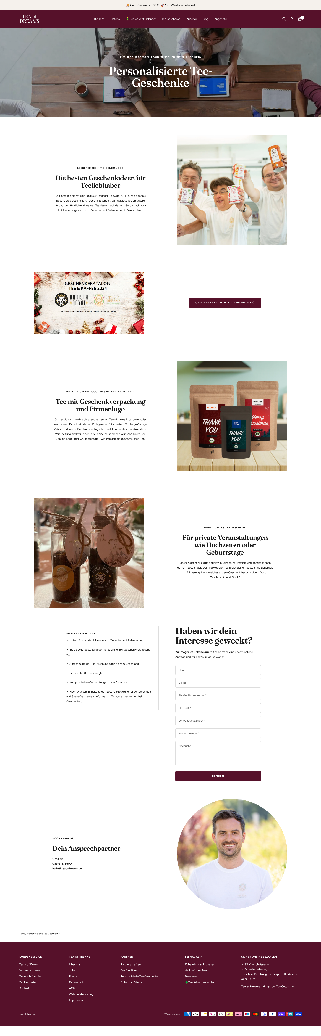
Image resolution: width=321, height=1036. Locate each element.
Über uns (74, 964)
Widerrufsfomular (30, 976)
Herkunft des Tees (196, 970)
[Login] (292, 18)
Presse (73, 976)
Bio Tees (99, 19)
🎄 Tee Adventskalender (141, 19)
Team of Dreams (29, 964)
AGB (72, 988)
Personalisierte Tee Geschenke (139, 976)
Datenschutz (77, 982)
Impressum (76, 1000)
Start (22, 933)
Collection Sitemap (132, 982)
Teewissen (191, 976)
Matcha (115, 19)
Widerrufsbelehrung (81, 994)
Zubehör (191, 19)
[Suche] (284, 19)
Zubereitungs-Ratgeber (199, 964)
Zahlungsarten (28, 982)
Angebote (220, 19)
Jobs (72, 970)
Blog (205, 19)
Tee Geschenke (171, 19)
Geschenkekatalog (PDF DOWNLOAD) (225, 302)
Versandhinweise (29, 970)
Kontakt (24, 988)
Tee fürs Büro (129, 970)
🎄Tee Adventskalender (199, 982)
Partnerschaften (131, 964)
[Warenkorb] (300, 19)
